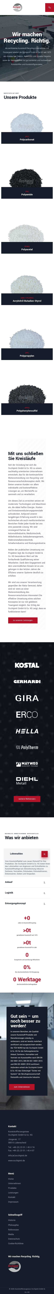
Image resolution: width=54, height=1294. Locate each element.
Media (11, 1234)
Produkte (12, 1188)
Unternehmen (14, 1183)
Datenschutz (14, 1238)
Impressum (13, 1201)
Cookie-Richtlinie (15, 1243)
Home (11, 1178)
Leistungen (13, 1192)
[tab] (27, 853)
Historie (11, 1220)
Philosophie (13, 1225)
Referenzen (13, 1229)
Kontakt (11, 1197)
